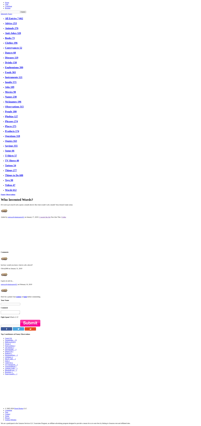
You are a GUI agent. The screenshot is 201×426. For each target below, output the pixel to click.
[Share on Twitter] (18, 330)
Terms (7, 416)
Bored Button (18, 408)
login (25, 297)
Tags (6, 412)
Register (7, 8)
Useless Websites (10, 420)
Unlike (64, 217)
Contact (7, 414)
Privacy (7, 418)
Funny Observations (8, 194)
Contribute (8, 6)
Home (7, 2)
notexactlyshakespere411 (16, 217)
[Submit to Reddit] (30, 330)
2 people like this (45, 217)
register (18, 297)
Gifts (6, 4)
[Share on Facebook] (6, 330)
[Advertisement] (63, 234)
